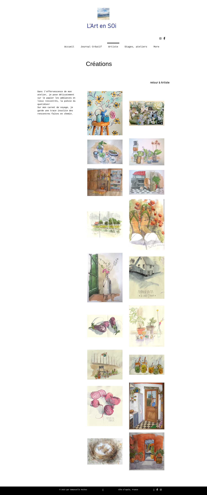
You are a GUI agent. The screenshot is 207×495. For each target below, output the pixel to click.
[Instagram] (160, 38)
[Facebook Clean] (157, 490)
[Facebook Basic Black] (164, 38)
